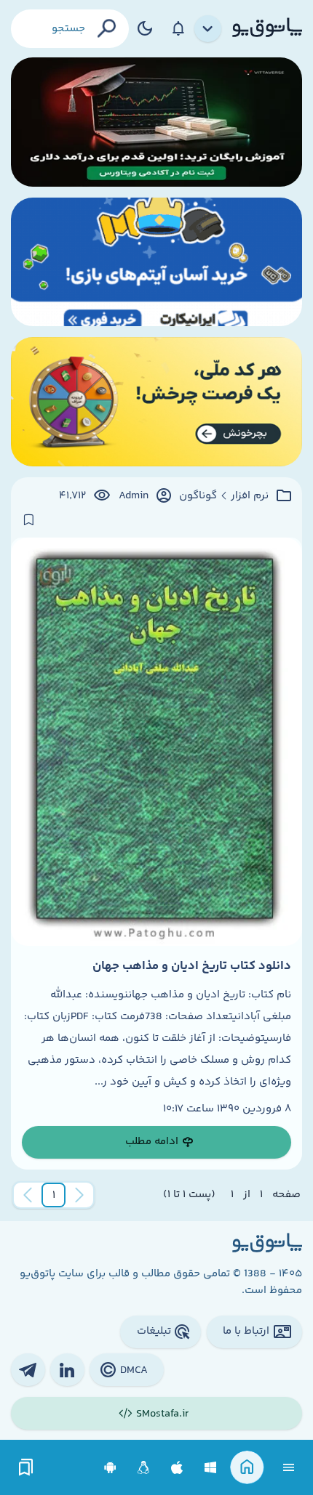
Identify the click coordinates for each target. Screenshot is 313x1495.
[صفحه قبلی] (79, 1195)
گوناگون (198, 496)
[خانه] (247, 1468)
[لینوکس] (144, 1468)
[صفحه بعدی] (27, 1195)
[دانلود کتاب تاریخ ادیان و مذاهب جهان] (156, 742)
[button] (53, 1195)
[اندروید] (110, 1468)
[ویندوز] (211, 1468)
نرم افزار (250, 496)
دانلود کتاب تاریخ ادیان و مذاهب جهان (191, 966)
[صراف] (156, 401)
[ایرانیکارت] (156, 262)
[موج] (156, 122)
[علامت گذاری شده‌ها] (26, 1468)
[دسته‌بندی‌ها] (208, 29)
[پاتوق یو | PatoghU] (267, 28)
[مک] (177, 1468)
